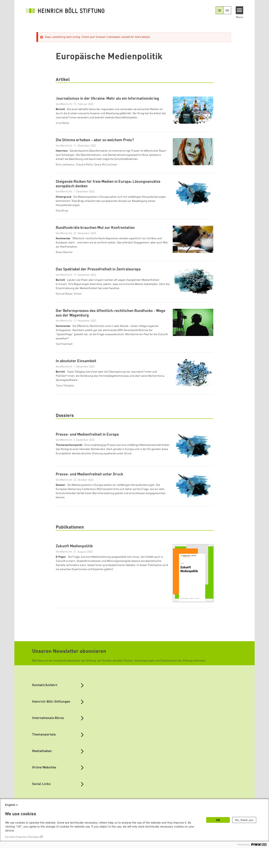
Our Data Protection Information (22, 836)
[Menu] (239, 10)
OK (218, 820)
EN (227, 10)
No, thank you (244, 820)
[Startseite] (65, 10)
